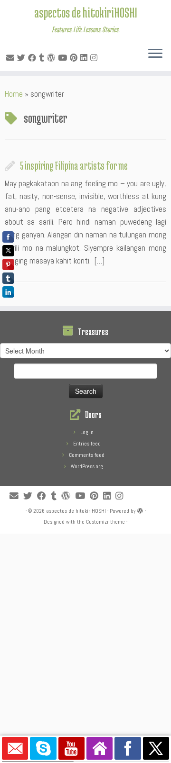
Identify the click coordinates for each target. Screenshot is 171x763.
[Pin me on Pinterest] (75, 58)
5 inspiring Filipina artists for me (73, 165)
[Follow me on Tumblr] (43, 58)
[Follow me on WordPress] (52, 58)
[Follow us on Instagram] (95, 58)
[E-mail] (11, 58)
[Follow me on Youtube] (64, 58)
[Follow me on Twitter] (22, 58)
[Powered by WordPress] (140, 509)
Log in (87, 432)
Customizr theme (105, 521)
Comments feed (86, 455)
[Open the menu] (155, 54)
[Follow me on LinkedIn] (85, 58)
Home (14, 94)
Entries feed (87, 443)
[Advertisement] (85, 619)
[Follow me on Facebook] (33, 58)
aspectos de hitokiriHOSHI (85, 12)
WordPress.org (87, 466)
